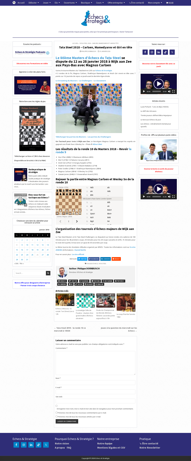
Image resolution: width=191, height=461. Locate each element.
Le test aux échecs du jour (151, 119)
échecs (95, 264)
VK (72, 284)
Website (63, 281)
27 (43, 255)
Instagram (108, 281)
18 (32, 250)
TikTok (79, 284)
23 (22, 255)
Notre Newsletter (149, 447)
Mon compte (154, 2)
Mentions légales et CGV (111, 447)
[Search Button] (14, 2)
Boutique (85, 2)
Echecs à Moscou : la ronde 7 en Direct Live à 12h (65, 311)
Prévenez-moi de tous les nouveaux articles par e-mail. (79, 416)
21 (48, 250)
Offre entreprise (115, 2)
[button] (158, 84)
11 (32, 245)
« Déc (16, 263)
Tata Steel (102, 264)
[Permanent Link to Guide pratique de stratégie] (20, 174)
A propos (60, 447)
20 (43, 250)
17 (27, 250)
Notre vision (62, 443)
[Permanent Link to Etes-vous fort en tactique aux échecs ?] (20, 200)
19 (37, 250)
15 (17, 250)
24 (27, 255)
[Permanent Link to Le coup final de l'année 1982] (126, 303)
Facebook (94, 259)
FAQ (69, 447)
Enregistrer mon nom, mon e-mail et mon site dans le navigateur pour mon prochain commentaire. (95, 409)
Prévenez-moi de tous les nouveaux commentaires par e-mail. (82, 413)
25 (32, 255)
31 (27, 259)
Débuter (33, 2)
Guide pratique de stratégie (37, 170)
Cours (98, 2)
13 (43, 245)
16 (22, 250)
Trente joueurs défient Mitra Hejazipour (156, 115)
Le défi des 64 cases (148, 111)
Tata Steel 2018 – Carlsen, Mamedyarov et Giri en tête (95, 47)
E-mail (59, 387)
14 (48, 245)
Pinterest (120, 281)
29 (17, 259)
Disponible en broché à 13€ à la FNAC (30, 160)
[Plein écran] (173, 91)
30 (22, 259)
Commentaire (61, 348)
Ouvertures (69, 2)
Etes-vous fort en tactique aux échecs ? (38, 196)
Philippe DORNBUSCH (88, 51)
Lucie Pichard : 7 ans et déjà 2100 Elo (155, 107)
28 (48, 255)
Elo (56, 2)
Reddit (117, 259)
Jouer (45, 2)
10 (27, 245)
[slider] (156, 91)
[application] (159, 84)
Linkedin (106, 259)
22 (17, 255)
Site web (59, 396)
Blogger (89, 284)
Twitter (83, 259)
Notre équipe (104, 443)
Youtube (97, 281)
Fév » (22, 263)
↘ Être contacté (136, 2)
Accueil (21, 2)
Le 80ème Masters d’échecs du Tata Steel (88, 57)
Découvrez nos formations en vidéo (32, 63)
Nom (58, 378)
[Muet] (169, 91)
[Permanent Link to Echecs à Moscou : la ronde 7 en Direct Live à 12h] (65, 300)
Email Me (100, 284)
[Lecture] (144, 91)
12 (37, 245)
